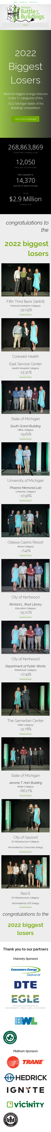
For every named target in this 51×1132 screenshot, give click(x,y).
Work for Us (33, 2)
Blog (15, 2)
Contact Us (23, 2)
